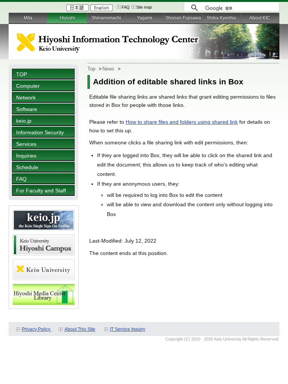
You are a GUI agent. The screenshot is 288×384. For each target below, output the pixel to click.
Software (26, 109)
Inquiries (26, 156)
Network (26, 97)
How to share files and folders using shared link (182, 122)
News (108, 69)
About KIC (259, 18)
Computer (28, 86)
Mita (28, 18)
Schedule (27, 167)
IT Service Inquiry (127, 329)
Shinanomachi (106, 18)
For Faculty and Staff (41, 191)
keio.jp (24, 121)
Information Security (40, 132)
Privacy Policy (36, 329)
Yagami (144, 18)
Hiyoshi (67, 18)
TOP (21, 74)
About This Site (79, 329)
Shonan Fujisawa (183, 18)
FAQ (126, 7)
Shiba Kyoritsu (221, 18)
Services (26, 144)
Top (91, 69)
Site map (144, 7)
